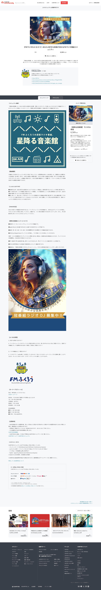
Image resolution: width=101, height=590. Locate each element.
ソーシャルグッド (15, 565)
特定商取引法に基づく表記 (86, 501)
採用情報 (40, 586)
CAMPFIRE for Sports (68, 561)
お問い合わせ (79, 557)
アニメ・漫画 (14, 555)
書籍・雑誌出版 (27, 559)
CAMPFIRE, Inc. (25, 586)
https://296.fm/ (35, 78)
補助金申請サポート (68, 573)
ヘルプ (78, 555)
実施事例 (55, 563)
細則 (78, 564)
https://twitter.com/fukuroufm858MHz (41, 81)
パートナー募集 (48, 586)
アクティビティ (57, 97)
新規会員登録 (96, 2)
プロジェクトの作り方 (43, 563)
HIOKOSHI (66, 567)
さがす (48, 2)
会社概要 (33, 586)
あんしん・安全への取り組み (82, 551)
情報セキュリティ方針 (81, 571)
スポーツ (26, 555)
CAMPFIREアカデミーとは (43, 559)
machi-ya (66, 571)
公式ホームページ (12, 394)
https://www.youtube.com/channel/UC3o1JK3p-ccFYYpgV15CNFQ (47, 80)
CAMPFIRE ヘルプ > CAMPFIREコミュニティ (19, 436)
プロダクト (14, 551)
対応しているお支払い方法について (29, 486)
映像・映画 (26, 557)
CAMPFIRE (66, 549)
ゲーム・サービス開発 (16, 559)
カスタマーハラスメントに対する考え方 (83, 575)
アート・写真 (14, 563)
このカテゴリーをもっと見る (83, 510)
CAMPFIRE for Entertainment (67, 558)
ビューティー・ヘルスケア (29, 561)
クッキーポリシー (80, 578)
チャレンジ (26, 553)
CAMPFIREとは (80, 549)
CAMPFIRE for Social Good (70, 555)
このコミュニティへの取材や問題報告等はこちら (81, 503)
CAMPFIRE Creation (68, 553)
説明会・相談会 (57, 559)
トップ (44, 97)
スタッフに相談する (54, 549)
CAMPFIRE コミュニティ (69, 551)
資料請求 (64, 2)
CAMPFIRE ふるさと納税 (69, 563)
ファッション (14, 557)
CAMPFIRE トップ (55, 2)
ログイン (91, 2)
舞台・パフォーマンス (28, 563)
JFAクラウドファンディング (70, 569)
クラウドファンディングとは (44, 561)
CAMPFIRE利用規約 (13, 432)
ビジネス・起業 (15, 561)
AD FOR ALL (67, 565)
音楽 (25, 551)
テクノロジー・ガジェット (17, 549)
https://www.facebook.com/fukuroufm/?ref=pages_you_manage (47, 83)
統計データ (56, 565)
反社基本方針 (79, 573)
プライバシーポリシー (81, 567)
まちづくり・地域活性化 (28, 549)
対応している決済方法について (16, 461)
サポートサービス (57, 561)
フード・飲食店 (15, 553)
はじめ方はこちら (40, 2)
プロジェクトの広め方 (43, 565)
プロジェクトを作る (42, 549)
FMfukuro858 (36, 71)
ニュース (79, 553)
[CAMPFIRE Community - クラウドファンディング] (8, 2)
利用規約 (79, 562)
